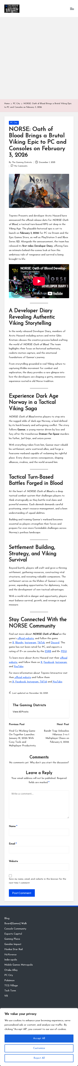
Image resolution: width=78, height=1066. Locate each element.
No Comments (20, 166)
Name (13, 826)
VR (6, 996)
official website (25, 638)
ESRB (48, 651)
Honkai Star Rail (13, 949)
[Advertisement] (39, 58)
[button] (20, 711)
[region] (39, 1037)
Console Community (15, 929)
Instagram (30, 642)
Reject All (39, 1058)
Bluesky (19, 642)
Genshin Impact (12, 944)
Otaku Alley (11, 970)
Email (13, 844)
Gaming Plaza (12, 939)
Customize (39, 1048)
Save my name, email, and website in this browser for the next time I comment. (37, 881)
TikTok (41, 642)
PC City (13, 123)
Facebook (49, 662)
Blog (6, 918)
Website (13, 861)
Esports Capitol (13, 934)
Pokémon (9, 980)
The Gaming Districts (29, 705)
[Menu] (72, 9)
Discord (55, 642)
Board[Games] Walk (15, 923)
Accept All (39, 1038)
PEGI (64, 651)
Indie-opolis (10, 960)
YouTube (18, 666)
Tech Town (10, 991)
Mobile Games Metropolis (18, 965)
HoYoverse (10, 955)
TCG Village (11, 985)
